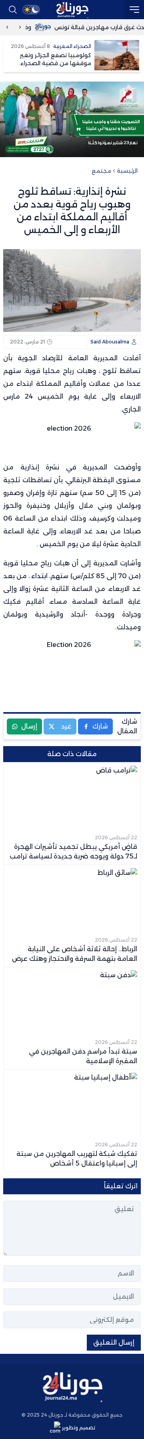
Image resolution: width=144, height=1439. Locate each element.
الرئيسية (127, 170)
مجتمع (101, 170)
